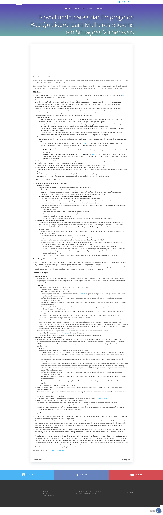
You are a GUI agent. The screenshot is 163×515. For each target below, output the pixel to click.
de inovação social (101, 398)
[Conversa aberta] (158, 510)
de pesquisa (65, 333)
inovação (86, 143)
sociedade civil (44, 111)
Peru (123, 95)
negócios (60, 100)
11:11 (41, 73)
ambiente (95, 154)
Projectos (90, 8)
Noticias (67, 8)
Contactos (99, 8)
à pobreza (81, 294)
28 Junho (35, 73)
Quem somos (78, 8)
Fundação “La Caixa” (58, 450)
